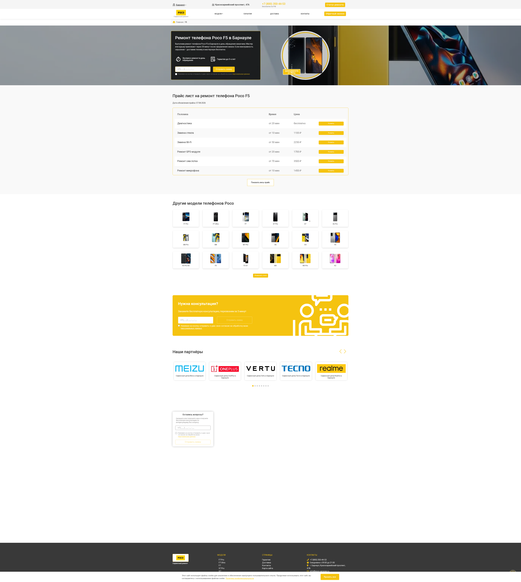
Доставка (274, 14)
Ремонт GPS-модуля (188, 151)
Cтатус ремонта (335, 5)
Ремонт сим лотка (187, 161)
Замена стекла (185, 132)
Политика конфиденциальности (240, 578)
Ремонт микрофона (188, 170)
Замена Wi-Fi (184, 142)
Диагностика (184, 123)
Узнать (331, 123)
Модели (218, 14)
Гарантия (248, 14)
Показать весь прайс (260, 182)
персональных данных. (241, 74)
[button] (340, 351)
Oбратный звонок (335, 14)
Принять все (330, 577)
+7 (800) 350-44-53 (273, 3)
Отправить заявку (224, 69)
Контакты (305, 14)
